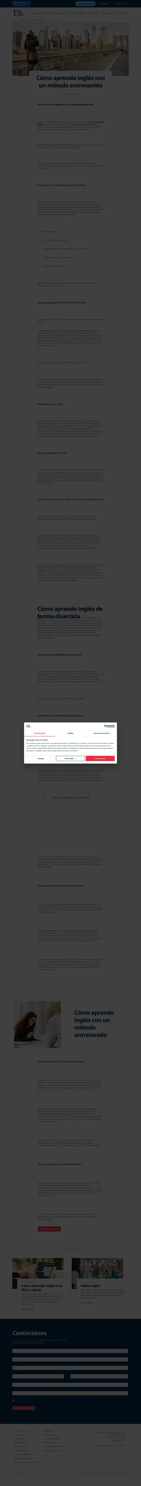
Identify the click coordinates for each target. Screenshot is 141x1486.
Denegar (41, 758)
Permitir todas (100, 758)
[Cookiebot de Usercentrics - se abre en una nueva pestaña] (106, 726)
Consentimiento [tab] (39, 733)
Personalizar (69, 758)
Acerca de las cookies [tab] (101, 733)
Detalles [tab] (70, 733)
